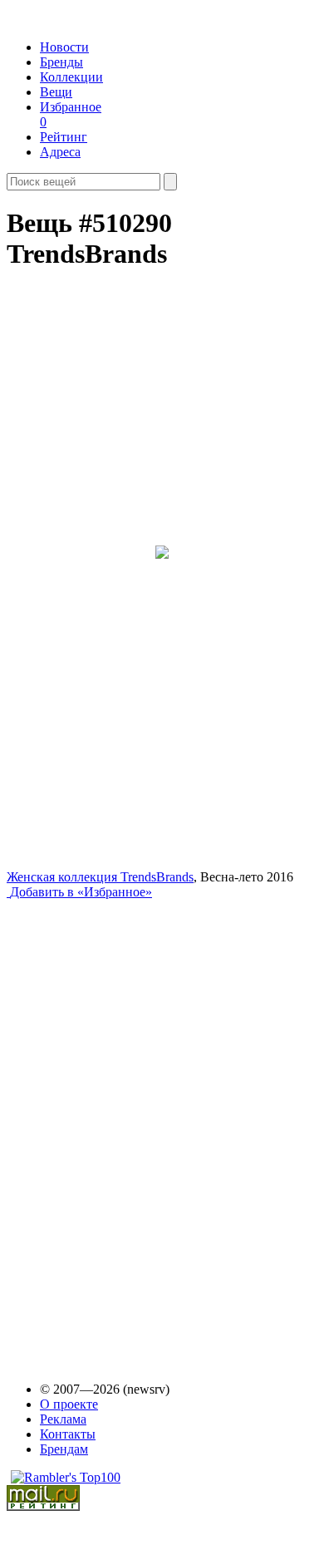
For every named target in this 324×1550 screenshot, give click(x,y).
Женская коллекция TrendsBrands (100, 877)
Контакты (68, 1434)
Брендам (64, 1449)
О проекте (69, 1404)
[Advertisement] (133, 1125)
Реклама (63, 1419)
